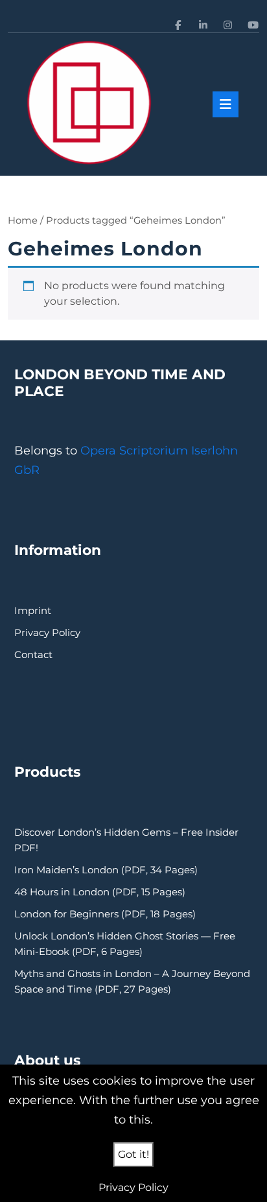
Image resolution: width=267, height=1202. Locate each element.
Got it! (133, 1154)
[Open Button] (225, 104)
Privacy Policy (47, 632)
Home (23, 220)
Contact (33, 654)
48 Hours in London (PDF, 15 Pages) (99, 892)
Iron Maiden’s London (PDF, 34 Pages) (106, 870)
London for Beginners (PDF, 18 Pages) (105, 914)
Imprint (32, 610)
